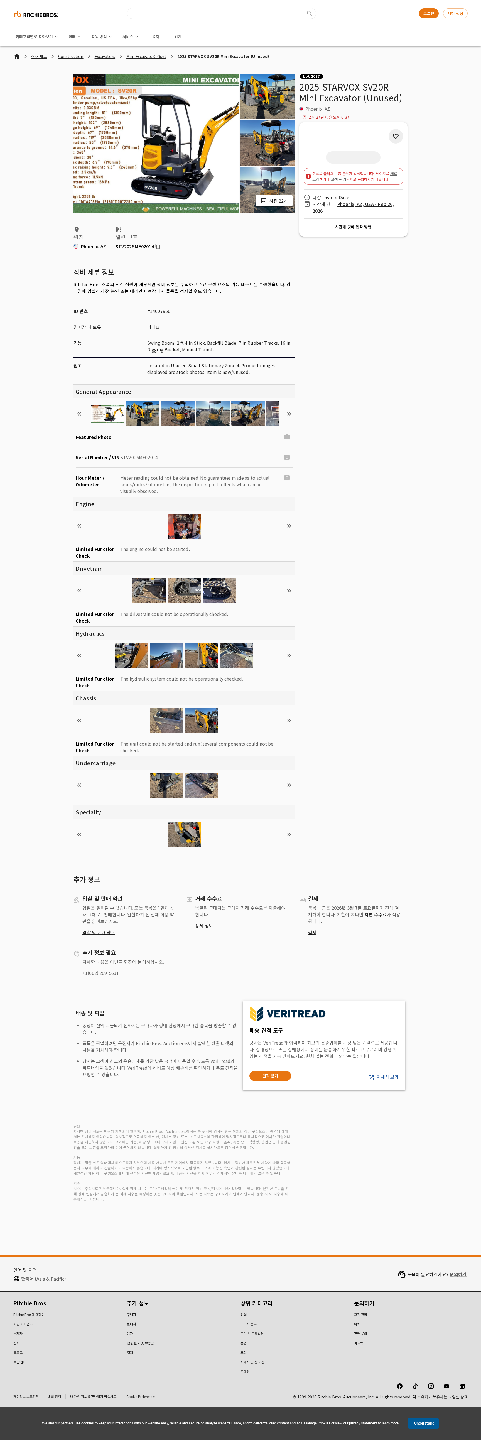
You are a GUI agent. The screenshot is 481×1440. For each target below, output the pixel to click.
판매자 (131, 1324)
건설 (243, 1314)
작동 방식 (99, 36)
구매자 (131, 1314)
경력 (16, 1343)
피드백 (358, 1343)
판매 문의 (360, 1333)
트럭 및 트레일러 (252, 1333)
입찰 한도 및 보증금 (140, 1343)
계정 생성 (455, 13)
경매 (72, 36)
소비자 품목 (248, 1324)
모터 (243, 1352)
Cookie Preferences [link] (140, 1396)
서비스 (127, 36)
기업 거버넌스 (23, 1324)
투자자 (18, 1333)
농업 (243, 1343)
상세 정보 (204, 925)
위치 (177, 36)
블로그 (18, 1352)
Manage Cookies (317, 1423)
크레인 (245, 1371)
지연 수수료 (375, 914)
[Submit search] (309, 13)
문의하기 (458, 1274)
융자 (155, 36)
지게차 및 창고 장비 (254, 1361)
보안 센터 (19, 1361)
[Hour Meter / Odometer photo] (287, 477)
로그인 (428, 13)
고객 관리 (338, 179)
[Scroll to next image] (289, 413)
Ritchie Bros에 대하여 (29, 1314)
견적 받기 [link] (270, 1076)
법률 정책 (54, 1396)
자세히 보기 (388, 1077)
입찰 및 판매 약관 (98, 932)
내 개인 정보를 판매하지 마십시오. (93, 1396)
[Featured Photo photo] (287, 437)
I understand (423, 1423)
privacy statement (363, 1423)
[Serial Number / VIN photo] (287, 457)
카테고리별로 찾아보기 (34, 36)
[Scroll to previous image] (79, 413)
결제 (312, 932)
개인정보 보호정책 (26, 1396)
